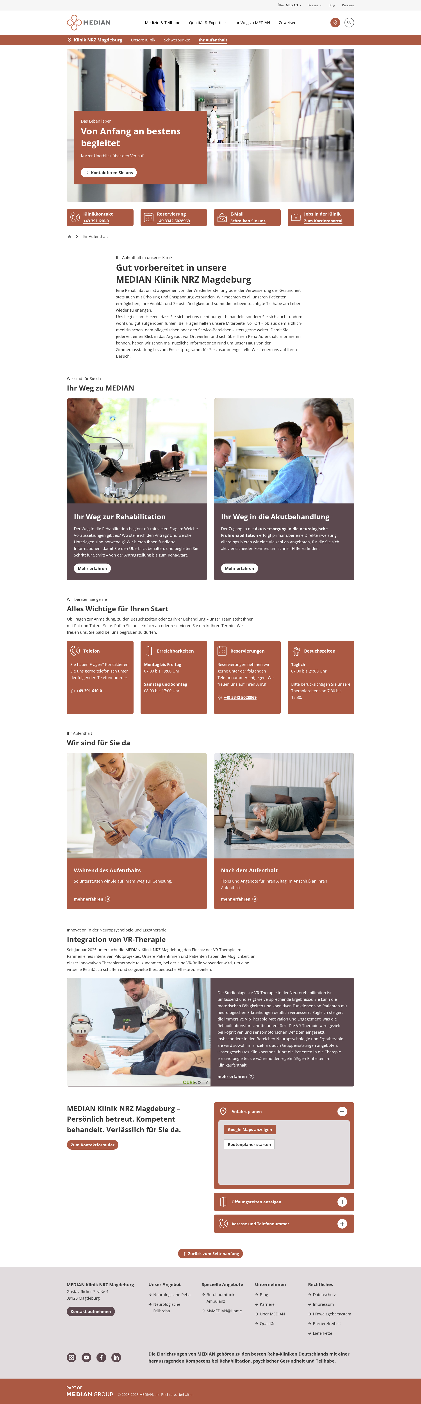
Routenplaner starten (249, 1144)
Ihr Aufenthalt (213, 40)
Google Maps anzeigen (250, 1129)
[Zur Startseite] (88, 22)
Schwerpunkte (177, 40)
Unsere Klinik (143, 40)
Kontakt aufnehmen (91, 1311)
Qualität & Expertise (207, 22)
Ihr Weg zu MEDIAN (252, 22)
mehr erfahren (88, 899)
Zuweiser (287, 22)
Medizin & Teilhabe (162, 22)
